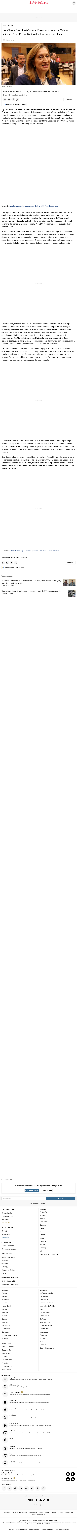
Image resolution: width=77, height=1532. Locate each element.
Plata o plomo (45, 1312)
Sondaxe (47, 1512)
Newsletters (6, 1234)
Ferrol (42, 1231)
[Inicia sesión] (73, 3)
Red (41, 1309)
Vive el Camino (45, 1322)
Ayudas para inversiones (10, 1284)
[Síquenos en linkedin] (20, 1488)
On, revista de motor (47, 1348)
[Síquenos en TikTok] (32, 1488)
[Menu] (3, 3)
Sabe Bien (44, 1296)
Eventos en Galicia (8, 1270)
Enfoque (43, 1319)
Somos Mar (6, 1329)
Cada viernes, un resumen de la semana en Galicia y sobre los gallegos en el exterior (30, 1424)
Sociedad (5, 1316)
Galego (43, 1203)
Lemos (42, 1235)
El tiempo (5, 1338)
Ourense (43, 1241)
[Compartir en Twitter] (17, 99)
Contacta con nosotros (9, 1249)
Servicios (5, 1260)
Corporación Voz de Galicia (11, 1512)
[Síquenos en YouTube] (26, 1488)
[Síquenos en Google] (43, 1488)
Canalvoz (53, 1512)
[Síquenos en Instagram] (15, 1488)
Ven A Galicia (45, 1316)
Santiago (43, 1248)
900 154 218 (38, 1500)
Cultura (4, 1319)
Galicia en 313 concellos (49, 1254)
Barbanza (43, 1222)
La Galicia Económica (9, 1335)
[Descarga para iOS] (68, 1474)
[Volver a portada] (38, 3)
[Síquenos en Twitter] (9, 1488)
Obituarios (5, 1332)
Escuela (43, 1345)
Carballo (43, 1225)
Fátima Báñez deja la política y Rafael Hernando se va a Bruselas (34, 550)
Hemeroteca (6, 1219)
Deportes (5, 1312)
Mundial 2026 (6, 1343)
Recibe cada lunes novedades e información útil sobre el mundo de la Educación (29, 1401)
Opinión (4, 1309)
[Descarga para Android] (73, 1474)
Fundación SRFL (23, 1512)
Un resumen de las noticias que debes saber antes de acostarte (25, 1385)
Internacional (6, 1306)
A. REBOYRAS (5, 585)
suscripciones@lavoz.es (38, 1505)
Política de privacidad (21, 1529)
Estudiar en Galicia (47, 1303)
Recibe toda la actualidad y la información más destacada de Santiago (26, 1447)
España (4, 1303)
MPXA (33, 1514)
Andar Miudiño (7, 1360)
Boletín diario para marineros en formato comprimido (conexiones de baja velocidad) (30, 1416)
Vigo (41, 1251)
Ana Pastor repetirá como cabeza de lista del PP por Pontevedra (33, 206)
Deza (42, 1228)
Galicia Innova (45, 1329)
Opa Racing (6, 1353)
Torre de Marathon (8, 1347)
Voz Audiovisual (33, 1512)
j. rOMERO (13, 585)
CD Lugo (5, 1356)
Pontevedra (44, 1244)
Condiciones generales (47, 1529)
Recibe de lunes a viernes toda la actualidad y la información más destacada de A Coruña (31, 1431)
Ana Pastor (24, 557)
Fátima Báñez (15, 557)
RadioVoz (41, 1512)
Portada (4, 1293)
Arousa (42, 1218)
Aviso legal (11, 1529)
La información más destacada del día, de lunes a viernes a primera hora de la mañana (31, 1378)
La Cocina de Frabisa (47, 1306)
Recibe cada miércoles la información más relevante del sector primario (27, 1408)
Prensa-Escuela (69, 1512)
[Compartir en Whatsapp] (5, 99)
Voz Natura (60, 1512)
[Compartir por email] (9, 99)
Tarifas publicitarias (8, 1257)
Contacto (5, 1273)
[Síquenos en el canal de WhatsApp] (37, 1488)
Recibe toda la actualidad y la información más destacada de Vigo (25, 1454)
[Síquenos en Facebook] (4, 1488)
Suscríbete (6, 1223)
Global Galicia (45, 1299)
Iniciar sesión (47, 1190)
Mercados (43, 1335)
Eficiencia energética (9, 1281)
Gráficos (5, 1322)
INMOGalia (5, 1267)
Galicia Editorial (41, 1514)
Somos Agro (6, 1325)
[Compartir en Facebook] (13, 99)
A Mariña (43, 1215)
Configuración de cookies (62, 1529)
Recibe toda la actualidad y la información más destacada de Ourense (27, 1462)
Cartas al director (8, 1246)
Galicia (4, 1296)
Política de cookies (34, 1529)
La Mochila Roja (46, 1325)
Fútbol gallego (7, 1366)
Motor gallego (6, 1369)
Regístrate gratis (31, 1190)
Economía (5, 1299)
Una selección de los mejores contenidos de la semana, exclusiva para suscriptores (30, 1393)
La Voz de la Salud (47, 1293)
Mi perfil (4, 1231)
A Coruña (43, 1212)
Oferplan (5, 1263)
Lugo (42, 1238)
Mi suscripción (7, 1213)
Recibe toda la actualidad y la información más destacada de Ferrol (26, 1439)
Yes (41, 1341)
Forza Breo (6, 1363)
